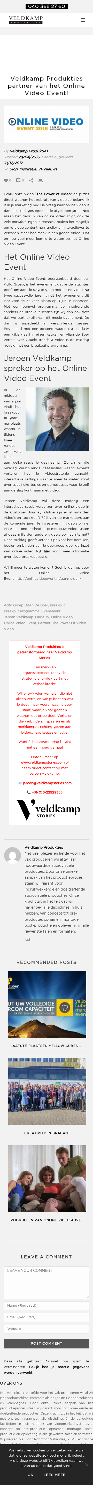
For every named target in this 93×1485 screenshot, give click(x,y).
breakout (57, 605)
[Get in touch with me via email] (28, 940)
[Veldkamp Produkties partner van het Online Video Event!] (46, 124)
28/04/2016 (29, 157)
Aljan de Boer (36, 605)
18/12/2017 (13, 163)
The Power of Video (69, 623)
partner (44, 623)
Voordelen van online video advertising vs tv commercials (48, 1220)
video (9, 629)
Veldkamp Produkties (29, 151)
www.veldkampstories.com (42, 762)
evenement (50, 611)
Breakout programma (22, 611)
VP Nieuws (47, 169)
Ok (30, 1475)
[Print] (43, 181)
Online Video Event (20, 623)
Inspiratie (27, 169)
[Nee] (86, 1464)
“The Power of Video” (53, 194)
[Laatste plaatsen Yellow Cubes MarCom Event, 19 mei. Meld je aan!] (47, 1005)
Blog (13, 169)
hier (47, 551)
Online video (62, 617)
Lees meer (55, 1475)
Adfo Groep (14, 605)
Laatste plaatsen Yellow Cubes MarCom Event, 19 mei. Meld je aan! (48, 1046)
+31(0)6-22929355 (47, 792)
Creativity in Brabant (47, 1133)
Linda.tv (42, 617)
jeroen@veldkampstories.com (47, 783)
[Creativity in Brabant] (47, 1092)
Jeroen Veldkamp (18, 617)
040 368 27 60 (46, 6)
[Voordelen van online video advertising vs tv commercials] (47, 1179)
